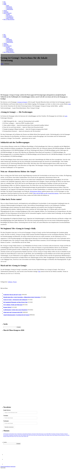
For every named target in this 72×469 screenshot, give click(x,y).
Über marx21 (9, 15)
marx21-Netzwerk (7, 13)
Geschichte (5, 11)
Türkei (22, 436)
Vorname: (5, 415)
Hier (39, 271)
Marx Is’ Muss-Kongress (8, 19)
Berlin (38, 433)
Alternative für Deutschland (9, 433)
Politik (4, 4)
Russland (8, 436)
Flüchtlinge (62, 433)
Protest (15, 282)
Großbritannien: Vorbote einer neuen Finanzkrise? (15, 309)
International (9, 6)
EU (51, 433)
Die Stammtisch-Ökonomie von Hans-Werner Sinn (15, 302)
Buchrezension (41, 433)
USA (27, 436)
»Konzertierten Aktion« (36, 191)
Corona (45, 433)
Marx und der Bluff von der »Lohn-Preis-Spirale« (46, 193)
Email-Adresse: (7, 410)
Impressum (13, 466)
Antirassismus (34, 433)
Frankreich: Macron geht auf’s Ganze (12, 294)
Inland (7, 5)
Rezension (5, 436)
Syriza (17, 436)
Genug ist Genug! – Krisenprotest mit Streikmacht (15, 299)
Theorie (5, 10)
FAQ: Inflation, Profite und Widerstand (12, 304)
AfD (4, 433)
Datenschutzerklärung (5, 466)
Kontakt (8, 14)
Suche (4, 3)
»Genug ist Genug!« (22, 102)
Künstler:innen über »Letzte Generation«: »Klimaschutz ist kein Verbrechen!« (22, 297)
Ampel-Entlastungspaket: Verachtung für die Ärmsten (16, 314)
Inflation (10, 282)
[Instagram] (5, 464)
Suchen (5, 442)
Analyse (15, 433)
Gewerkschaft (9, 8)
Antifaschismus (9, 9)
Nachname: (6, 421)
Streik (13, 436)
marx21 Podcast (9, 18)
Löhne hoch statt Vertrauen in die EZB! (12, 312)
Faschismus (54, 433)
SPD (11, 436)
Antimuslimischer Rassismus (27, 433)
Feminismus (58, 433)
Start (4, 1)
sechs (66, 116)
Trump (20, 436)
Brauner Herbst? (7, 307)
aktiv (69, 104)
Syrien (15, 436)
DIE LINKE (48, 433)
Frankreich (66, 433)
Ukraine (25, 436)
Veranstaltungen (9, 16)
